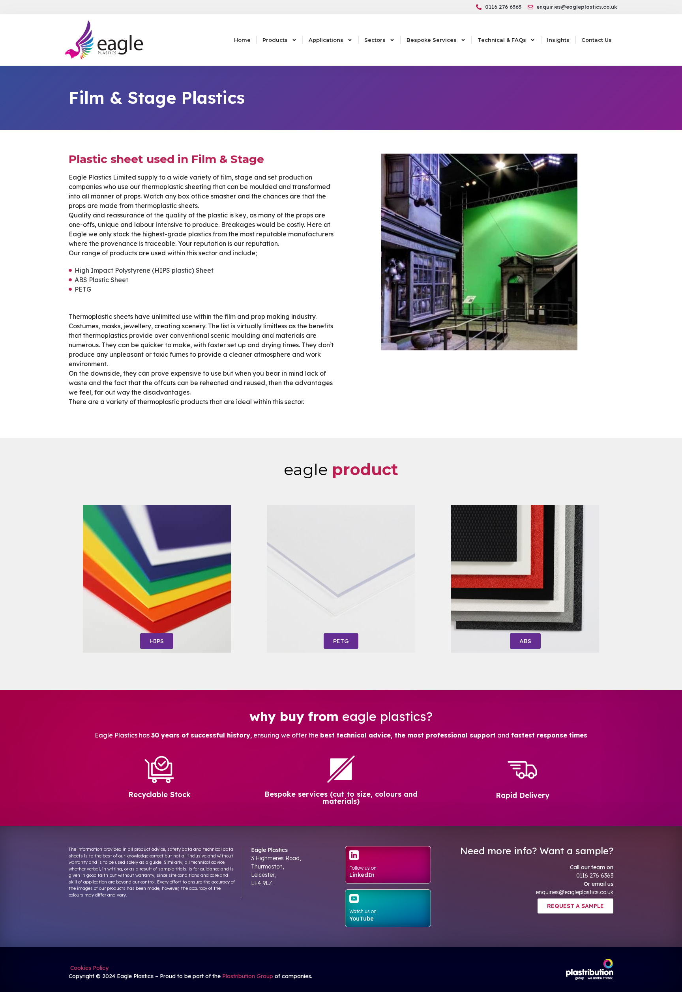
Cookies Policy (89, 967)
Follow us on (363, 868)
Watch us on (363, 911)
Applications (326, 40)
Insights (558, 40)
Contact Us (596, 40)
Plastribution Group (247, 976)
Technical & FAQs (502, 40)
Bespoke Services (432, 40)
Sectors (375, 40)
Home (242, 40)
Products (275, 40)
